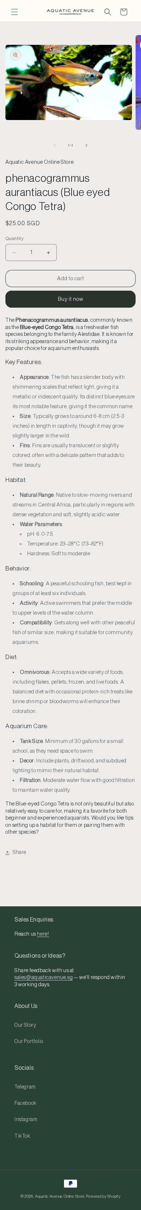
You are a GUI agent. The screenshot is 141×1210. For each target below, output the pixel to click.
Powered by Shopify (103, 1196)
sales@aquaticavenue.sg (43, 977)
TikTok (22, 1136)
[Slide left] (55, 145)
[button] (14, 12)
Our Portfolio (28, 1041)
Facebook (25, 1103)
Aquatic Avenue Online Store (60, 1196)
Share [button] (19, 852)
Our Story (25, 1025)
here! (43, 934)
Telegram (25, 1087)
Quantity (14, 238)
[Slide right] (86, 145)
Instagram (25, 1119)
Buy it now (71, 299)
